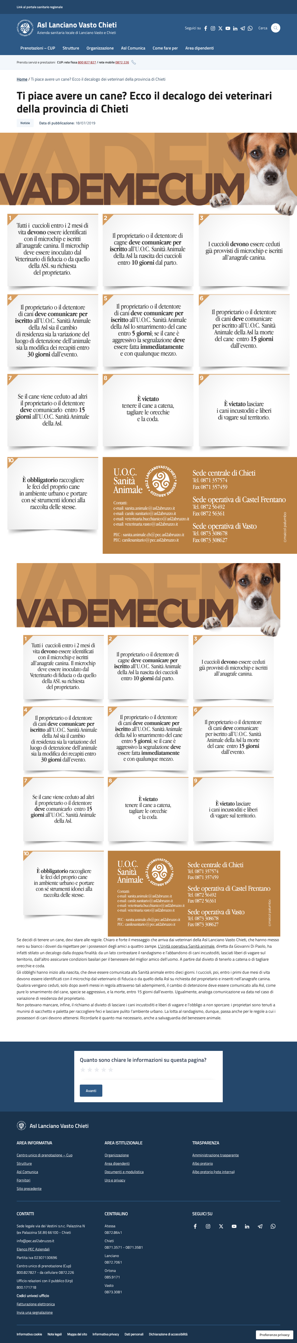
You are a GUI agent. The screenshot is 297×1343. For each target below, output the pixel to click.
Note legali (55, 1334)
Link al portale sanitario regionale (40, 6)
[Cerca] (275, 28)
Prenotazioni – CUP (37, 48)
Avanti (91, 1090)
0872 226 (122, 62)
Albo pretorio (202, 1163)
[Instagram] (213, 28)
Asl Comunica (133, 48)
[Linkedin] (235, 28)
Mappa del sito (77, 1334)
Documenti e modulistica (124, 1172)
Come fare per (165, 48)
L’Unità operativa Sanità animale (186, 946)
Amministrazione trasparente (215, 1155)
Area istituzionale (123, 1143)
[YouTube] (228, 28)
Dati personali (134, 1334)
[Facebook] (205, 28)
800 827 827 (87, 62)
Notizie (25, 122)
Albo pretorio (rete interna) (213, 1172)
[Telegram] (242, 28)
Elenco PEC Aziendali (33, 1249)
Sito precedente (29, 1188)
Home (22, 79)
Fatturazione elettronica (36, 1304)
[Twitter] (220, 28)
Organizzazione (100, 48)
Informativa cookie (29, 1334)
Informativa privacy (106, 1334)
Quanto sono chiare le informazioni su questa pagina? (143, 1059)
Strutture (71, 48)
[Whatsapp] (250, 28)
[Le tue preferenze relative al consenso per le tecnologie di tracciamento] (274, 1334)
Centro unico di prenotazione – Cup (44, 1155)
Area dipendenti (199, 48)
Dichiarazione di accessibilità (168, 1334)
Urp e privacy (115, 1180)
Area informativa (34, 1143)
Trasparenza (205, 1143)
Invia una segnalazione (35, 1312)
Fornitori (23, 1180)
